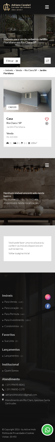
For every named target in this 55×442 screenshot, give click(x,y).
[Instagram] (48, 298)
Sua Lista (11, 340)
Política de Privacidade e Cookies (18, 433)
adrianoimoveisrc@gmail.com (21, 394)
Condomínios (13, 326)
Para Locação (13, 307)
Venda (19, 70)
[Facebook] (48, 307)
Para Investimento (17, 319)
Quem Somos (11, 370)
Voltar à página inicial (19, 253)
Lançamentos (13, 355)
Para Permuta (14, 313)
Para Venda (13, 301)
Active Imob (30, 429)
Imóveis (9, 70)
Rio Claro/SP (31, 70)
